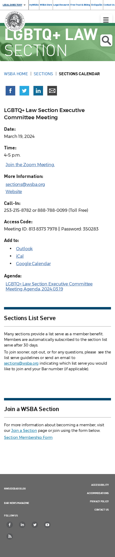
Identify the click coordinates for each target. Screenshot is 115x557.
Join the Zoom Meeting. (30, 164)
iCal (20, 256)
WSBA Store (46, 4)
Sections (43, 73)
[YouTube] (47, 525)
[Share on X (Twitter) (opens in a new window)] (24, 90)
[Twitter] (35, 525)
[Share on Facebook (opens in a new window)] (10, 90)
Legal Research (61, 4)
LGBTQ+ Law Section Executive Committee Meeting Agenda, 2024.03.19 (49, 286)
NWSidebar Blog (15, 488)
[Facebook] (10, 525)
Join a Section (24, 430)
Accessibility (100, 484)
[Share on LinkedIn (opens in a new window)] (38, 90)
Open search (106, 40)
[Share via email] (52, 90)
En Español (96, 4)
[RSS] (10, 536)
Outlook (24, 248)
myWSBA (34, 4)
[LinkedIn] (22, 525)
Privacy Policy (99, 501)
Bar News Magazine (16, 502)
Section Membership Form (28, 437)
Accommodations (98, 493)
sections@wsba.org (25, 184)
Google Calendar (33, 263)
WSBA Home (16, 73)
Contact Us (108, 4)
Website (14, 191)
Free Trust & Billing (80, 4)
